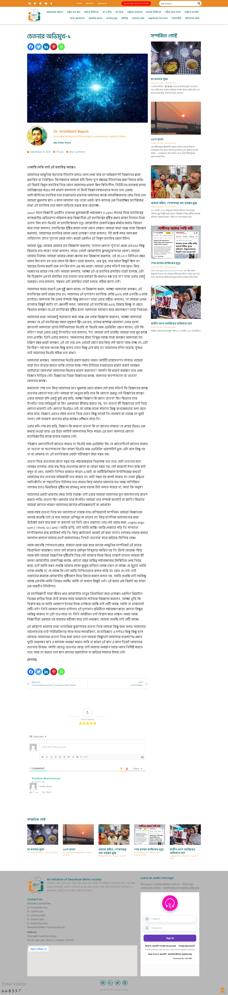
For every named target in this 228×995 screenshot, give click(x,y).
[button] (136, 3)
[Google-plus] (40, 3)
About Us (90, 3)
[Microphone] (51, 3)
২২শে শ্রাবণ (157, 139)
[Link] (77, 757)
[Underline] (51, 757)
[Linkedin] (46, 46)
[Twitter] (35, 3)
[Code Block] (73, 757)
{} (81, 757)
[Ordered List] (60, 757)
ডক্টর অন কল (73, 12)
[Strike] (56, 757)
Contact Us (102, 3)
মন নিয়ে (119, 12)
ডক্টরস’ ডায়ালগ (134, 12)
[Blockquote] (69, 757)
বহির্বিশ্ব (124, 18)
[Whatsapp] (61, 46)
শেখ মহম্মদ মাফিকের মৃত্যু (166, 263)
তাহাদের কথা (138, 18)
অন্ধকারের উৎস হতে (158, 18)
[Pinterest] (53, 46)
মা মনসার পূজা (159, 79)
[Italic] (47, 757)
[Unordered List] (64, 757)
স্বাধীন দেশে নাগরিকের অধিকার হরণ (171, 323)
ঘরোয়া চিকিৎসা (153, 12)
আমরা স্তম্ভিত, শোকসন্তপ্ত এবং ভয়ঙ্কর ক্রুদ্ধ (174, 203)
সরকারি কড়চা (95, 18)
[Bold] (42, 757)
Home (79, 3)
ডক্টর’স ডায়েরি (192, 12)
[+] (85, 757)
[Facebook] (29, 3)
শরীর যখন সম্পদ (173, 12)
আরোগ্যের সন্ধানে (55, 12)
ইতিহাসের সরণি (192, 18)
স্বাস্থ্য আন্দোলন (77, 18)
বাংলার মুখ (111, 18)
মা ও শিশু (107, 12)
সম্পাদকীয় (176, 18)
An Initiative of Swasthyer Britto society (74, 879)
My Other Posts (62, 143)
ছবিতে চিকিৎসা (91, 12)
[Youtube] (45, 3)
